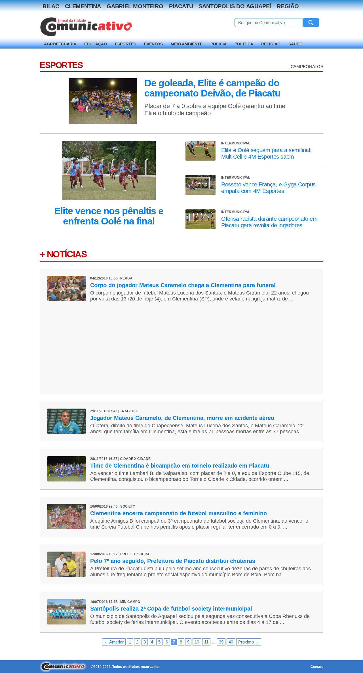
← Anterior (114, 642)
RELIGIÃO (270, 44)
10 (197, 642)
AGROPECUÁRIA (60, 44)
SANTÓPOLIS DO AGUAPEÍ (235, 6)
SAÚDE (295, 44)
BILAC (51, 6)
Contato (317, 667)
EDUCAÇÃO (95, 44)
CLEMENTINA (83, 6)
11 (206, 642)
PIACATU (181, 6)
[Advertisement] (181, 344)
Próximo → (248, 642)
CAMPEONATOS (307, 66)
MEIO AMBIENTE (186, 44)
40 (231, 642)
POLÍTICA (244, 44)
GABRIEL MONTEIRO (135, 6)
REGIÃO (288, 6)
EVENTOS (153, 44)
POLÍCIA (218, 44)
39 (221, 642)
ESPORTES (125, 44)
